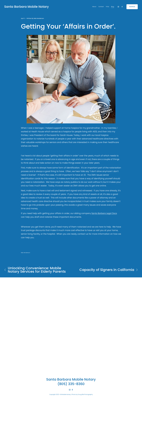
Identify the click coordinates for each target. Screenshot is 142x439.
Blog (112, 7)
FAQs (107, 7)
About (94, 7)
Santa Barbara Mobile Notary (26, 7)
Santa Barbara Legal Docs (104, 213)
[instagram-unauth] (118, 7)
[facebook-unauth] (122, 7)
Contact (101, 7)
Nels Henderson (39, 18)
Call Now (132, 6)
